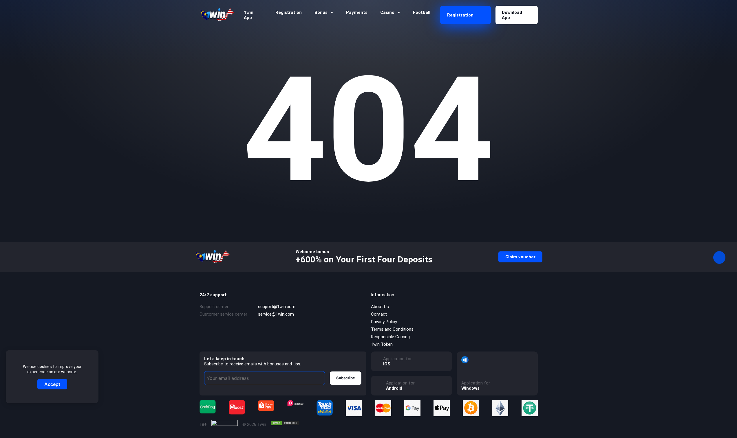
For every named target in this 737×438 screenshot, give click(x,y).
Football (421, 12)
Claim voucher (520, 257)
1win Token (382, 344)
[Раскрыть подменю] (331, 12)
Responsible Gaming (390, 336)
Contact (379, 314)
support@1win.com (276, 306)
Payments (356, 12)
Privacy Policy (384, 321)
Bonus (321, 12)
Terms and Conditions (392, 329)
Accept (52, 384)
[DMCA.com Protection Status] (285, 423)
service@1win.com (276, 314)
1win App (248, 15)
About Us (380, 306)
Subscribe (345, 378)
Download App (512, 15)
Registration (288, 12)
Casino (387, 12)
